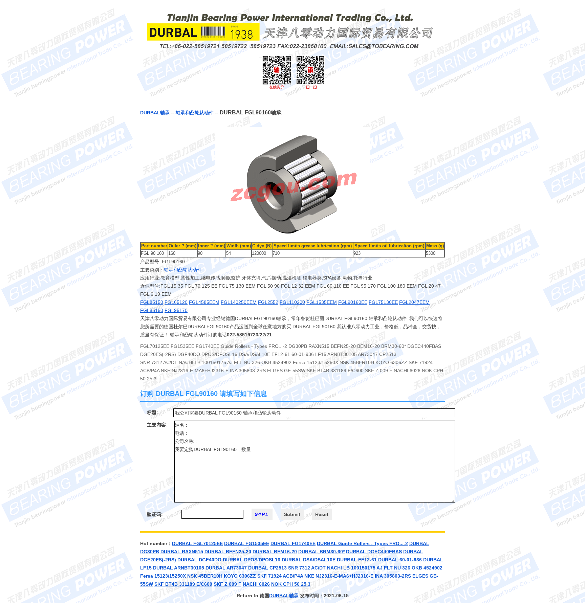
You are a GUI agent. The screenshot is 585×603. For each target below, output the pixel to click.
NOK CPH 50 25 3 (290, 584)
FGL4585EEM (204, 302)
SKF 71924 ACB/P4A (280, 576)
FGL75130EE (383, 302)
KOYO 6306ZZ (240, 576)
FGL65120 (176, 302)
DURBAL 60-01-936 (400, 559)
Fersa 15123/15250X (163, 576)
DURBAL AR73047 (226, 568)
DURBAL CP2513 (267, 568)
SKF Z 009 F (227, 584)
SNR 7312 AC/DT (307, 568)
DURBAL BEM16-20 (275, 551)
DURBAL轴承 (155, 112)
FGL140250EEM (239, 302)
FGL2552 (268, 302)
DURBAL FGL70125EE (197, 543)
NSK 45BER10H (204, 576)
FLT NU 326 (397, 568)
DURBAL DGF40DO (199, 559)
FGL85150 (151, 302)
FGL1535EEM (321, 302)
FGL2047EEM (414, 302)
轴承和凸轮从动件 (195, 112)
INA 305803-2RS (393, 576)
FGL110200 (292, 302)
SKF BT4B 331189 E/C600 (183, 584)
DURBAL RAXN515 (181, 551)
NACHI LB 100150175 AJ (355, 568)
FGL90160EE (352, 302)
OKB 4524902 (427, 568)
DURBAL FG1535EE (246, 543)
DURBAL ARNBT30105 (178, 568)
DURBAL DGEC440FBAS (374, 551)
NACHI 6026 (256, 584)
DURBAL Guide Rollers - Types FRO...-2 (362, 543)
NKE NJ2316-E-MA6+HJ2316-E (338, 576)
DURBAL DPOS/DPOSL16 (251, 559)
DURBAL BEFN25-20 (227, 551)
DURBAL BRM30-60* (321, 551)
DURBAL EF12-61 (357, 559)
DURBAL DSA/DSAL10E (308, 559)
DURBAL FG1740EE (293, 543)
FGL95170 (176, 310)
